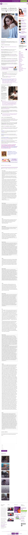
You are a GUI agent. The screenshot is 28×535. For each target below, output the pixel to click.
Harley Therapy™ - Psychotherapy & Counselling (11, 531)
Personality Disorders (21, 64)
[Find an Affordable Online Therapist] (9, 160)
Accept (13, 533)
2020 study (4, 110)
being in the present (13, 61)
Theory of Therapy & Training (22, 68)
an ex (6, 138)
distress (3, 131)
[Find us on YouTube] (21, 524)
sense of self (9, 76)
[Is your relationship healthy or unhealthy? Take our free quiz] (9, 70)
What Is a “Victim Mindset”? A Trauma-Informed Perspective (23, 23)
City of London (22, 518)
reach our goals (8, 74)
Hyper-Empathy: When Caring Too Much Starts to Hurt (24, 29)
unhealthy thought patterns (7, 127)
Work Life (20, 71)
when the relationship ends (6, 108)
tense (13, 142)
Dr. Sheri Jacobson (9, 11)
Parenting (20, 63)
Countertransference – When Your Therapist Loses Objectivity (24, 26)
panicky (16, 142)
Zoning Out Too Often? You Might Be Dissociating (24, 20)
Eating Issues (20, 59)
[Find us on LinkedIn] (23, 524)
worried (12, 120)
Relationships (9, 165)
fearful (5, 141)
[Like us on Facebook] (25, 524)
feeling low (5, 124)
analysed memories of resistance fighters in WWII (7, 79)
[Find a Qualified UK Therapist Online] (23, 16)
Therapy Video (20, 69)
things (2, 50)
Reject (17, 533)
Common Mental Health (22, 57)
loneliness (8, 81)
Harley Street (22, 517)
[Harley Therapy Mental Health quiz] (17, 512)
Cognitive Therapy (21, 56)
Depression (6, 165)
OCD (19, 62)
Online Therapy (23, 521)
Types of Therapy (21, 70)
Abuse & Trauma (21, 52)
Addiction (20, 53)
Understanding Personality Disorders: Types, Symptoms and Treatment (24, 32)
